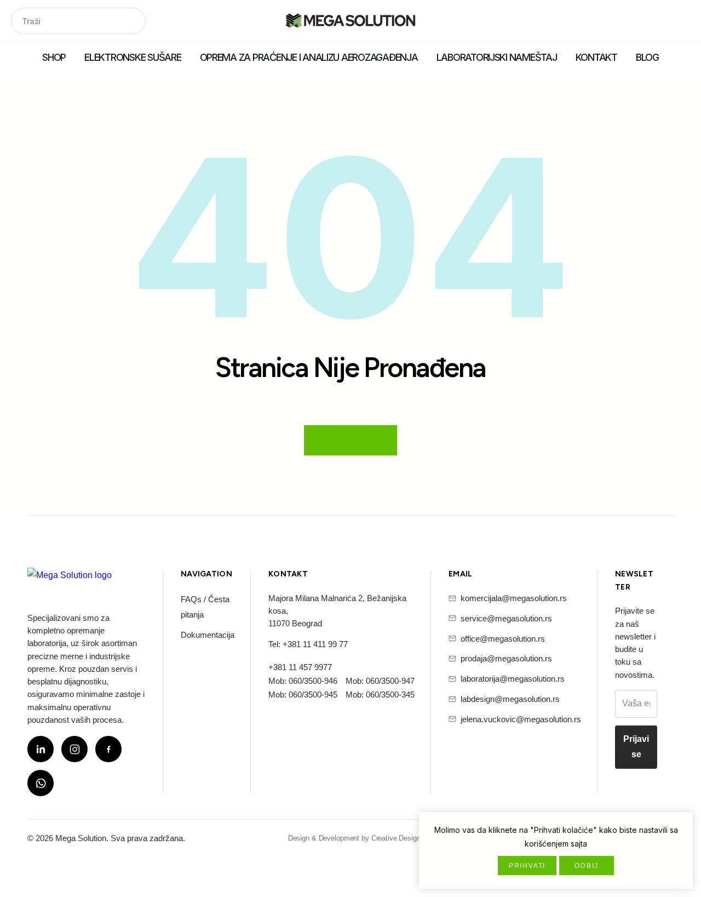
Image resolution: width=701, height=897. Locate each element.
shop (54, 57)
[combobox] (78, 21)
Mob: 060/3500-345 (380, 694)
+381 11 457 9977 (300, 667)
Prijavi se (636, 746)
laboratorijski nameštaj (496, 57)
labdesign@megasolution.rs (510, 699)
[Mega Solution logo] (69, 582)
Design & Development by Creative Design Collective (370, 838)
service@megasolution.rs (506, 618)
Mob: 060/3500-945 (302, 694)
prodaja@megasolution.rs (506, 658)
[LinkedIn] (40, 749)
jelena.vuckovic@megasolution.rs (521, 719)
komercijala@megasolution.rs (514, 598)
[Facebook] (108, 749)
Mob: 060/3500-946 (302, 680)
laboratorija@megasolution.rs (513, 678)
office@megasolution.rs (503, 638)
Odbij (586, 866)
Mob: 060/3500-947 (380, 680)
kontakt (596, 57)
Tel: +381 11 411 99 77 (308, 644)
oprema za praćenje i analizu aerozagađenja (309, 57)
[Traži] (132, 22)
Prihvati (527, 866)
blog (647, 57)
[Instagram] (74, 749)
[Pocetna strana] (350, 21)
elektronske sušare (132, 57)
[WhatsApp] (40, 783)
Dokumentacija (207, 634)
